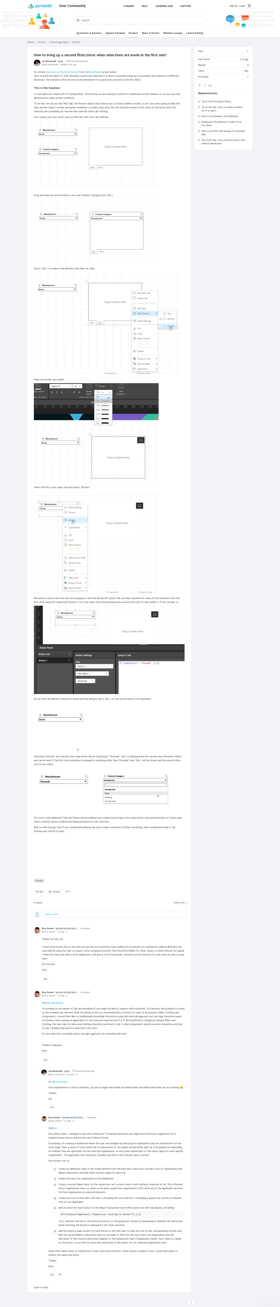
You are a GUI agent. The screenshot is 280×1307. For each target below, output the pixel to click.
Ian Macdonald (52, 61)
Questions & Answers (89, 33)
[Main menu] (249, 6)
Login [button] (242, 5)
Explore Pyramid (115, 33)
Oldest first (179, 902)
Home (30, 42)
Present (76, 42)
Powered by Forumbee (269, 1304)
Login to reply (51, 914)
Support (186, 6)
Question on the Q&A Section (62, 71)
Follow (56, 891)
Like (41, 891)
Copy (180, 1214)
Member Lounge (172, 33)
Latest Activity (195, 33)
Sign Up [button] (234, 5)
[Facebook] (199, 85)
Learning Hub (164, 6)
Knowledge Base (59, 42)
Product (133, 33)
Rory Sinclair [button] (94, 71)
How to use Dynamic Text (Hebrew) (219, 116)
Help (145, 6)
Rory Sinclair (59, 928)
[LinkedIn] (210, 85)
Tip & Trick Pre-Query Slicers (216, 101)
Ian (55, 1128)
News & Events (150, 33)
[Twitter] (205, 85)
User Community (72, 5)
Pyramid (128, 6)
